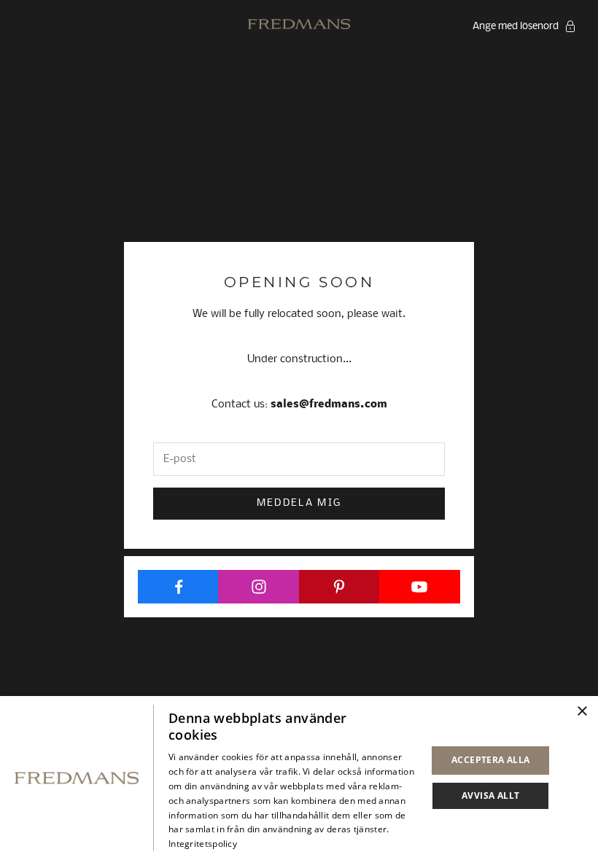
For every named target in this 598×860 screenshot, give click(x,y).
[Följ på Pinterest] (339, 587)
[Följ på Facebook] (178, 587)
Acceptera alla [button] (490, 760)
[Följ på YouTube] (419, 587)
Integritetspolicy (202, 843)
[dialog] (299, 778)
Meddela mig (299, 503)
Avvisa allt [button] (490, 795)
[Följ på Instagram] (258, 587)
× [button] (581, 711)
